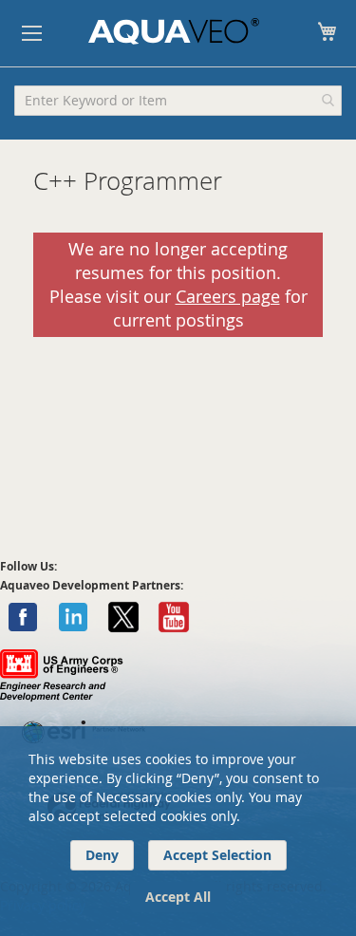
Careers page (228, 297)
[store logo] (173, 31)
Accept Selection (217, 855)
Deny (102, 855)
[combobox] (178, 100)
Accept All (178, 897)
